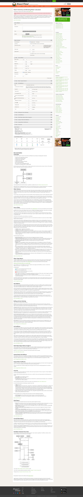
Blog (22, 490)
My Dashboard (33, 493)
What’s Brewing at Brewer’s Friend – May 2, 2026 (62, 88)
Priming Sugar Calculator (59, 58)
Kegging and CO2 (58, 128)
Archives (57, 136)
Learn (42, 6)
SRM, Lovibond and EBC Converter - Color (61, 39)
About (51, 490)
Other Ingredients (58, 71)
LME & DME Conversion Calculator (60, 46)
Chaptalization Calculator (59, 45)
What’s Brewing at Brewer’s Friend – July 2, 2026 (62, 82)
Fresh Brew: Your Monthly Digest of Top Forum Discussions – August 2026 (62, 77)
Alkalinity (29, 72)
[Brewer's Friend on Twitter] (17, 493)
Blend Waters (32, 55)
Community (19, 6)
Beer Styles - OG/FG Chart (59, 110)
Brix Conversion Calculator (59, 44)
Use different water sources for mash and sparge (37, 53)
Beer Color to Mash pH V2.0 (42, 381)
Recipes (57, 130)
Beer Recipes (42, 490)
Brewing (57, 120)
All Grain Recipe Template (59, 95)
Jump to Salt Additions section (18, 298)
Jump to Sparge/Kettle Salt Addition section (20, 359)
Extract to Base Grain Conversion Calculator (61, 47)
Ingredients (57, 127)
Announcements (58, 116)
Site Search (42, 489)
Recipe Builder (33, 489)
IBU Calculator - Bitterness (59, 37)
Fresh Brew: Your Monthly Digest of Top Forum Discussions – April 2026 (62, 91)
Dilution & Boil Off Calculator (59, 40)
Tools (24, 6)
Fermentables (57, 68)
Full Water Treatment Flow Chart (43, 184)
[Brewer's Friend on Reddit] (19, 493)
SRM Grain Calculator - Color (59, 38)
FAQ (22, 493)
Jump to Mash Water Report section (19, 351)
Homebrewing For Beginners (59, 24)
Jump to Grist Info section (17, 397)
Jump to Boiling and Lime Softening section (20, 323)
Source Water (18, 350)
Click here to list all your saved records (27, 36)
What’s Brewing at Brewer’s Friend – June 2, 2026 (62, 85)
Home (22, 489)
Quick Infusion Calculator (59, 54)
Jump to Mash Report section (18, 415)
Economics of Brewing (58, 122)
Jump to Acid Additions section (18, 343)
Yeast (56, 70)
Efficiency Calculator (58, 53)
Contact (52, 489)
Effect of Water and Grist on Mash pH (23, 468)
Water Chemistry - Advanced (59, 52)
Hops (56, 69)
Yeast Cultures (57, 134)
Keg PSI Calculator (58, 59)
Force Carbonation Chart (59, 60)
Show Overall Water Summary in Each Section (37, 43)
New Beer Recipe (47, 6)
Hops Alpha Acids (58, 105)
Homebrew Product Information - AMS (25, 471)
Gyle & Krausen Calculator (59, 61)
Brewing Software (58, 121)
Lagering (57, 129)
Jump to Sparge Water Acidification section (20, 367)
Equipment (57, 123)
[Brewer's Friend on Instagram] (13, 493)
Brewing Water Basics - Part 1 (59, 25)
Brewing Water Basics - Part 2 (59, 26)
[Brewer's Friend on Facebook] (15, 493)
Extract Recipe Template (59, 100)
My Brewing (37, 6)
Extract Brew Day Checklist (59, 101)
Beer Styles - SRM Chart (59, 111)
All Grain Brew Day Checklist (59, 96)
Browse (32, 6)
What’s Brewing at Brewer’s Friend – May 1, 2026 (62, 89)
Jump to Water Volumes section (18, 204)
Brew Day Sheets (33, 490)
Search (27, 6)
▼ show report (49, 78)
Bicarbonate (25, 72)
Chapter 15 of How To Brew (35, 470)
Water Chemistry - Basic (59, 51)
